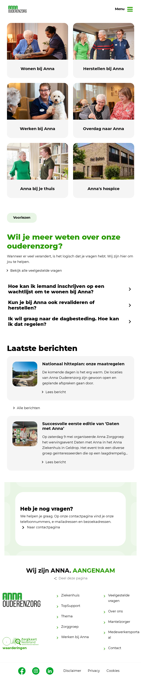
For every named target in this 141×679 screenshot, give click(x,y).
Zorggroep (70, 627)
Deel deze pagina (73, 578)
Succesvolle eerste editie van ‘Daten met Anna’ (80, 426)
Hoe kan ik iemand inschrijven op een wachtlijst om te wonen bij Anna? (56, 289)
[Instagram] (35, 671)
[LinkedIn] (49, 671)
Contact (114, 648)
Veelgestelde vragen (119, 598)
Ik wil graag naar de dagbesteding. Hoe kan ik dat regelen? (63, 321)
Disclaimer (72, 671)
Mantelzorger (119, 622)
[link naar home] (17, 9)
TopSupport (70, 606)
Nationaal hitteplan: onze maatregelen (83, 363)
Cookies (113, 671)
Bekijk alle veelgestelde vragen (36, 271)
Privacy (94, 671)
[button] (21, 218)
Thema (67, 616)
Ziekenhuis (70, 595)
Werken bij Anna (75, 637)
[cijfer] (24, 641)
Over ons (115, 611)
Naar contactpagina (43, 527)
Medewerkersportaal (124, 635)
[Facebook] (22, 671)
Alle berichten (28, 408)
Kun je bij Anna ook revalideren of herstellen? (51, 305)
